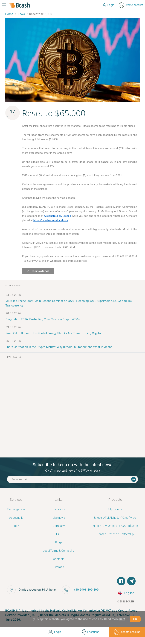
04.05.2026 (13, 295)
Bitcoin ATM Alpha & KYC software (115, 518)
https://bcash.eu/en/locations (50, 220)
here (122, 619)
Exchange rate (16, 509)
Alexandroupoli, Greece (57, 215)
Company (59, 526)
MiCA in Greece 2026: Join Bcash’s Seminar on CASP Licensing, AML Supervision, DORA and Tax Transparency (68, 303)
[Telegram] (131, 581)
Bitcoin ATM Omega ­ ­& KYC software (115, 526)
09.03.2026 (13, 327)
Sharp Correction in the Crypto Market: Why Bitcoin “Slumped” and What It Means (58, 347)
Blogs (58, 542)
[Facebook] (121, 581)
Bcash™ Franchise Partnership (115, 534)
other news (13, 285)
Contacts (58, 559)
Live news (59, 518)
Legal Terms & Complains (58, 551)
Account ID (16, 518)
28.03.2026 (13, 313)
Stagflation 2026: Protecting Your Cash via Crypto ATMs (42, 319)
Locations (59, 509)
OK (135, 619)
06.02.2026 (13, 341)
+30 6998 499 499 (86, 589)
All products (115, 509)
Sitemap (59, 567)
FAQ (58, 534)
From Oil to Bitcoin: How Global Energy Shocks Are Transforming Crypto (53, 333)
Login (16, 526)
